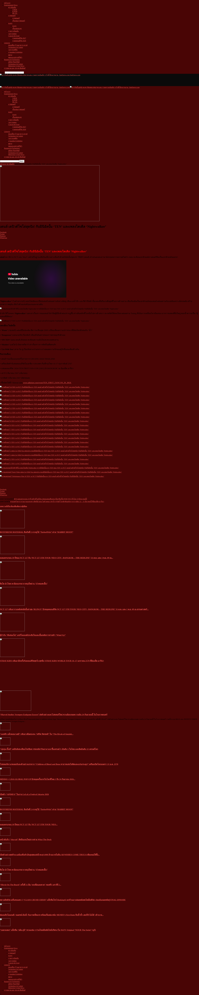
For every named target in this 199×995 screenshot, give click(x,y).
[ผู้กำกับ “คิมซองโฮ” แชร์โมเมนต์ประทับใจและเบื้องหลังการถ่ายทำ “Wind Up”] (12, 631)
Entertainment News (11, 5)
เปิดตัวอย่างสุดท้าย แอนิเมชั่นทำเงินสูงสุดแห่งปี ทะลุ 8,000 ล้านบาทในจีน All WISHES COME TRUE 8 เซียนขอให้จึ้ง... (50, 855)
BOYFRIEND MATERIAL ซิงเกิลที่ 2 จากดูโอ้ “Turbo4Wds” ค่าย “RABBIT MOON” (36, 532)
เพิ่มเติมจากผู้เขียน (20, 506)
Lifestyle (7, 43)
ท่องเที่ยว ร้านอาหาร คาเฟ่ (17, 45)
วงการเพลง (12, 34)
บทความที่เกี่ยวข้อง (7, 506)
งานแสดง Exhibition (15, 52)
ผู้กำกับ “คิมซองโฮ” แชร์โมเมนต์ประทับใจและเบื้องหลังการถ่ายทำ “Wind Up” (33, 635)
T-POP (14, 9)
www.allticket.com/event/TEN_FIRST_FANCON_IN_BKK (47, 383)
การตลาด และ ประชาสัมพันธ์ (14, 68)
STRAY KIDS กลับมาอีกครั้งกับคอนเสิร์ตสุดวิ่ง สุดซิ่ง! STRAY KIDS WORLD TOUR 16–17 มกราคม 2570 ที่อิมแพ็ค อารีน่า (52, 661)
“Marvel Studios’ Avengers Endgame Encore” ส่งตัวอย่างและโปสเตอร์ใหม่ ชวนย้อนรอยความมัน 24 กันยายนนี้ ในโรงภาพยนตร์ (53, 714)
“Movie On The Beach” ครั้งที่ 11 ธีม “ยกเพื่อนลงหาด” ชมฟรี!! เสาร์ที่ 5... (30, 885)
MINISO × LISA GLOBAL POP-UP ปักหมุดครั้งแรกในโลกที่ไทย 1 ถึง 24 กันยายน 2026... (37, 779)
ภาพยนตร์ (12, 15)
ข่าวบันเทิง (12, 7)
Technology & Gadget (15, 47)
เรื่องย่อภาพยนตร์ (18, 21)
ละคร (10, 23)
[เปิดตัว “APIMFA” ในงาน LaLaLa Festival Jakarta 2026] (5, 790)
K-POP (14, 11)
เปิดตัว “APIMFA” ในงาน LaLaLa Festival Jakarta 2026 (24, 794)
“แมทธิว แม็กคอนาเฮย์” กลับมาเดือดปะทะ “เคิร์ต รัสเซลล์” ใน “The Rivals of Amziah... (36, 734)
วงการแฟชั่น (12, 50)
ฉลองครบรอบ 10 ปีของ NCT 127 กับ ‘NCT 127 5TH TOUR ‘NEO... (29, 824)
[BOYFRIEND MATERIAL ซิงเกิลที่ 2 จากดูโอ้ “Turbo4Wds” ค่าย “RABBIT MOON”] (12, 528)
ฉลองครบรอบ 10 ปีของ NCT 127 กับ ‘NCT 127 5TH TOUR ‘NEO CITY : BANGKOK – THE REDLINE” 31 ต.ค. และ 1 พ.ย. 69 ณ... (56, 558)
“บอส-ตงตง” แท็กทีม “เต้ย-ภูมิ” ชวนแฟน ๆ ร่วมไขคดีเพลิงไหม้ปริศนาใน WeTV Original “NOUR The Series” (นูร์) (48, 930)
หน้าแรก (7, 3)
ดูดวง (10, 55)
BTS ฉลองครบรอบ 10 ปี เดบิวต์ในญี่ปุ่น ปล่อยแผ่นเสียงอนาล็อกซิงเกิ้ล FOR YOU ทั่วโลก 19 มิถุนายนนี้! (50, 499)
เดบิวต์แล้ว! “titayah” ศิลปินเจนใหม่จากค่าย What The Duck (26, 839)
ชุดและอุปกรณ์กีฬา (15, 57)
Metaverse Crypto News (16, 66)
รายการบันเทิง (13, 31)
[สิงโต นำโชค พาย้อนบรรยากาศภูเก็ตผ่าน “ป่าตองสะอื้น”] (12, 579)
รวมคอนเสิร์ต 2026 (19, 41)
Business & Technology (12, 60)
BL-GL (14, 13)
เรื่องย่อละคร (17, 28)
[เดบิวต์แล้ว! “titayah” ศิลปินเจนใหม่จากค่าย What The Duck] (5, 835)
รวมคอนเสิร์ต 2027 (19, 38)
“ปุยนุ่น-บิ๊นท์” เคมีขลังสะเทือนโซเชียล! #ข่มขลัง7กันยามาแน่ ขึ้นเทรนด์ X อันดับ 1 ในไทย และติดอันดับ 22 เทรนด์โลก (49, 749)
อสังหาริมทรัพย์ (13, 62)
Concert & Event (13, 36)
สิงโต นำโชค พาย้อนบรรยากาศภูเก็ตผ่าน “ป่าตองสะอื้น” (24, 584)
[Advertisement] (37, 81)
